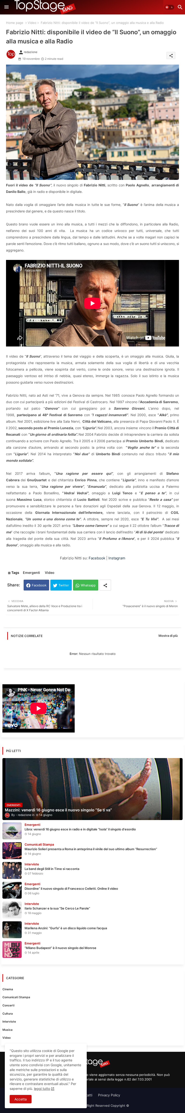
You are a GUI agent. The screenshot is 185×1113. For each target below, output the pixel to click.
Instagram (116, 558)
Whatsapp (88, 585)
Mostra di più (168, 636)
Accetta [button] (20, 1099)
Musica (7, 1030)
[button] (169, 7)
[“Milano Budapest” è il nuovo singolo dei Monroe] (12, 949)
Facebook (97, 558)
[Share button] (105, 585)
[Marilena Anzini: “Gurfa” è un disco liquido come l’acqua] (12, 929)
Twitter (64, 585)
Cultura (7, 1013)
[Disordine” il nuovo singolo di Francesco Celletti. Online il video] (12, 890)
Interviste (9, 1021)
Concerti (8, 1005)
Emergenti (31, 572)
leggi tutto (42, 1088)
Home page (14, 23)
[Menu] (6, 7)
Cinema (7, 989)
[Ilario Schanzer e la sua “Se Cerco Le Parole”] (12, 910)
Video (32, 23)
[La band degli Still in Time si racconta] (12, 870)
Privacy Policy (109, 1095)
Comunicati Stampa (16, 997)
